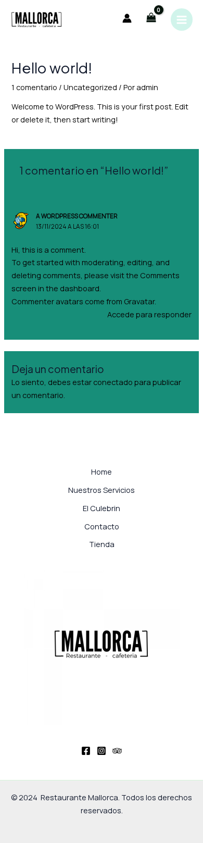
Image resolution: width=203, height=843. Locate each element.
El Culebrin (101, 508)
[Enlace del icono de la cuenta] (127, 18)
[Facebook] (86, 750)
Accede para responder (149, 314)
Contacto (101, 526)
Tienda (102, 544)
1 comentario (34, 87)
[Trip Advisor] (117, 750)
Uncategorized (90, 87)
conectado (113, 382)
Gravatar (139, 301)
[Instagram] (101, 750)
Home (101, 471)
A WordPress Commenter (77, 216)
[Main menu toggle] (182, 19)
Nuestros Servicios (101, 490)
